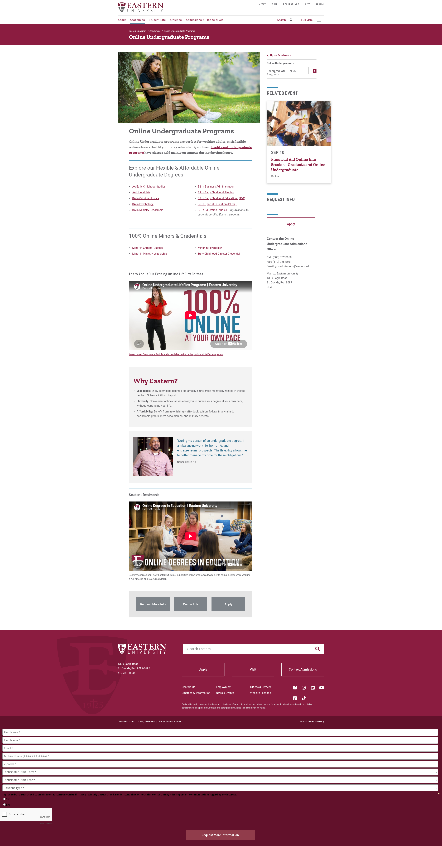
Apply (262, 4)
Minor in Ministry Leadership (149, 253)
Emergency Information (196, 693)
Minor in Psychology (210, 247)
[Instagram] (303, 687)
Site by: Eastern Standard (170, 721)
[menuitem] (310, 20)
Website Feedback (261, 693)
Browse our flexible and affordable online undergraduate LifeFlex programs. (182, 354)
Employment (223, 687)
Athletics (176, 20)
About (122, 20)
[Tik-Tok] (303, 698)
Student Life (157, 20)
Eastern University (137, 31)
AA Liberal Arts (141, 192)
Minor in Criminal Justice (147, 247)
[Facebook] (294, 687)
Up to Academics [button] (280, 55)
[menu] (291, 65)
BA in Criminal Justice (145, 198)
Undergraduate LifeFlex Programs (281, 73)
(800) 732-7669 (282, 257)
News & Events (225, 693)
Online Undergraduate (280, 63)
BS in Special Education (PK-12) (217, 204)
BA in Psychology (142, 204)
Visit (274, 4)
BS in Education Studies (212, 210)
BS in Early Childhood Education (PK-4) (221, 198)
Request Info (291, 4)
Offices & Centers (260, 687)
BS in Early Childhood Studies (216, 192)
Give (307, 4)
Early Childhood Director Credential (219, 253)
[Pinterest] (294, 698)
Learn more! (135, 354)
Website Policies (126, 721)
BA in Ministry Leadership (147, 210)
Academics (137, 20)
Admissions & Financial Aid (205, 20)
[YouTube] (321, 687)
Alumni (320, 4)
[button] (312, 72)
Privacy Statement (146, 721)
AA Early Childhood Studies (148, 186)
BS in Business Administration (216, 186)
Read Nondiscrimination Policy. (251, 708)
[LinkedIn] (312, 687)
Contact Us (188, 687)
